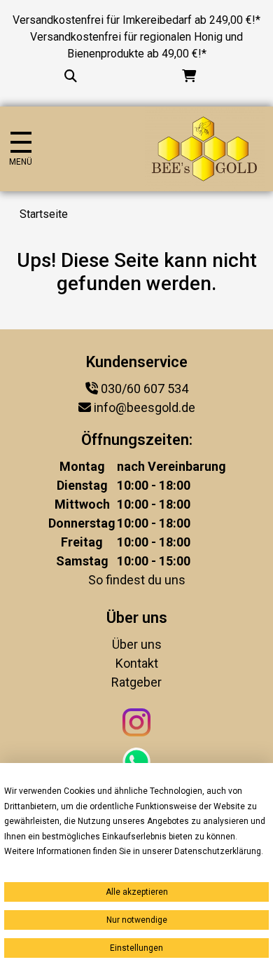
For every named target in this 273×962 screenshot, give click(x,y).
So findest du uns (137, 579)
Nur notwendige (136, 920)
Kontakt (136, 663)
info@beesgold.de (144, 407)
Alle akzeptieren (137, 892)
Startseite (44, 214)
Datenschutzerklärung (217, 851)
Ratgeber (136, 682)
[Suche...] (70, 76)
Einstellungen (136, 948)
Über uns (137, 644)
